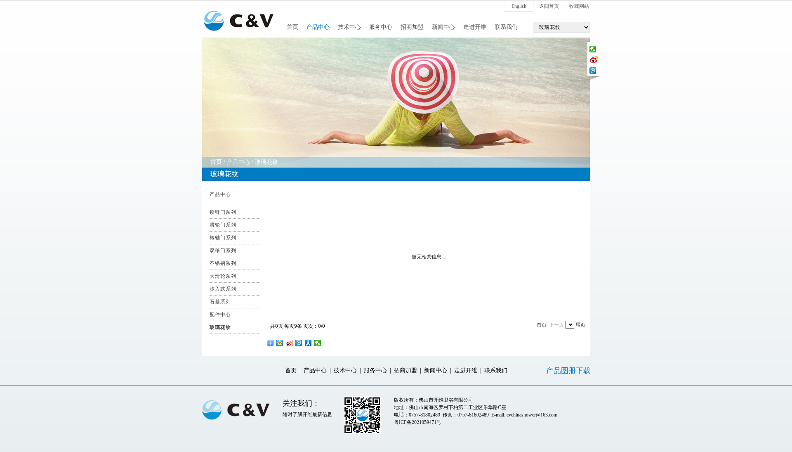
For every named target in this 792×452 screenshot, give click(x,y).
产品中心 (318, 27)
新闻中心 (443, 27)
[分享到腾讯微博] (592, 70)
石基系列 (220, 302)
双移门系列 (223, 250)
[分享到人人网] (308, 343)
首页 (292, 27)
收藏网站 (579, 6)
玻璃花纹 (266, 162)
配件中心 (220, 314)
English (519, 6)
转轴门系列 (223, 238)
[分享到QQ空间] (279, 343)
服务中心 (380, 27)
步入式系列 (223, 289)
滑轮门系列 (223, 225)
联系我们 (506, 27)
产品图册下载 (568, 371)
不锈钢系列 (223, 263)
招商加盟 (412, 27)
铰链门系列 (223, 212)
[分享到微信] (592, 49)
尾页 (580, 325)
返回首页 (549, 6)
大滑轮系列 (223, 276)
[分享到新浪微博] (594, 59)
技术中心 (349, 27)
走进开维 (474, 27)
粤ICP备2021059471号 (417, 422)
